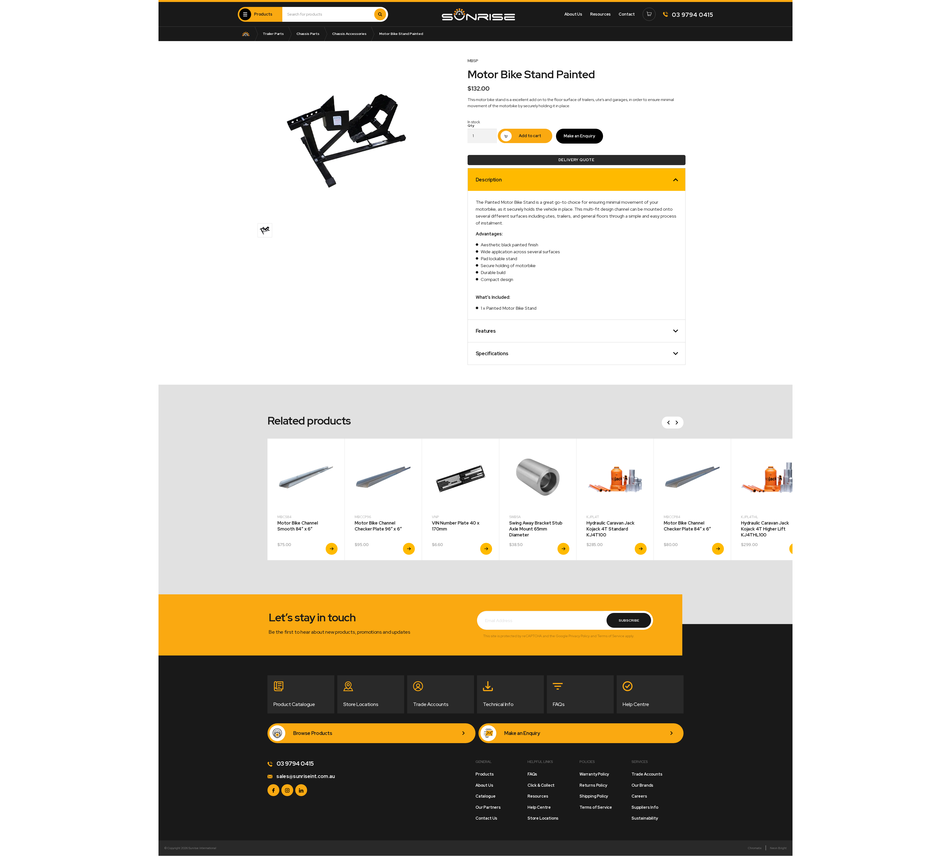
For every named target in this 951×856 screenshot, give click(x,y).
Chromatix (755, 848)
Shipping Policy (594, 796)
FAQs (532, 774)
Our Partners (488, 807)
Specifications (492, 353)
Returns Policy (593, 785)
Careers (639, 796)
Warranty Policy (594, 774)
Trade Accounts (647, 774)
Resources (600, 14)
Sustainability (645, 818)
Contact (627, 14)
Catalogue (485, 796)
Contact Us (486, 818)
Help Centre (539, 807)
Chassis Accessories (349, 33)
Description (489, 179)
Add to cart (530, 135)
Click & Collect (541, 785)
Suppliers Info (645, 807)
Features (486, 331)
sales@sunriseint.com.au (305, 776)
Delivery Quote (576, 159)
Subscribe (629, 620)
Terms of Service (596, 807)
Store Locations (543, 818)
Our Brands (642, 785)
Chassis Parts (307, 33)
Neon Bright (778, 848)
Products (485, 774)
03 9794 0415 (691, 15)
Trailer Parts (273, 33)
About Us (573, 14)
